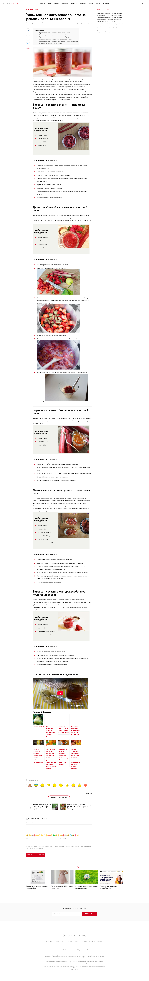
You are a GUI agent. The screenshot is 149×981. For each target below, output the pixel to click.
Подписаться (89, 913)
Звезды (56, 3)
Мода (49, 3)
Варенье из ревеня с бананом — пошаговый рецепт (55, 37)
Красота (42, 3)
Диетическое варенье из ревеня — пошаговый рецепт (55, 39)
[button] (27, 806)
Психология (82, 3)
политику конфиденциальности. (35, 848)
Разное (98, 3)
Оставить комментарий (59, 797)
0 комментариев (86, 793)
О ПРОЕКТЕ (49, 941)
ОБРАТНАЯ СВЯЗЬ (72, 941)
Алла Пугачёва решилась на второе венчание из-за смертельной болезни (107, 30)
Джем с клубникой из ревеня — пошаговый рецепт (54, 35)
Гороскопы (64, 3)
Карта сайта (74, 969)
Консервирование (32, 9)
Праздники (106, 3)
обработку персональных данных (74, 846)
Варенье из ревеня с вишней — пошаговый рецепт (54, 33)
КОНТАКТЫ (59, 941)
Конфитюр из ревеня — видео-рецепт (50, 43)
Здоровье (73, 3)
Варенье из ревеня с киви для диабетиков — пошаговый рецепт (58, 41)
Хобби (91, 3)
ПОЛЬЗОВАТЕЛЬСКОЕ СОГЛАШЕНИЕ (92, 941)
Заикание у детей (111, 22)
